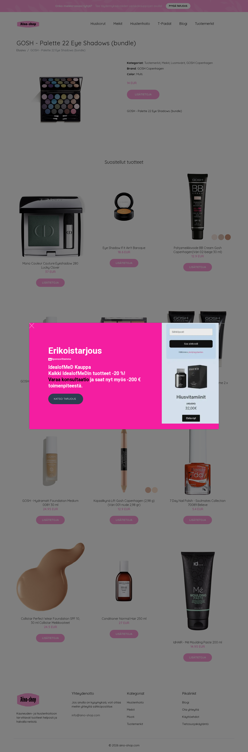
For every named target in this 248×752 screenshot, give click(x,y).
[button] (65, 399)
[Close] (31, 325)
